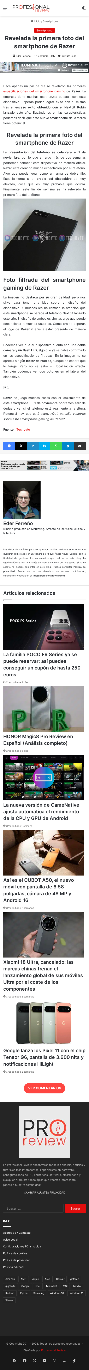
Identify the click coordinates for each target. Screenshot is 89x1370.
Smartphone (51, 21)
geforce (74, 1279)
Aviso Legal (10, 1239)
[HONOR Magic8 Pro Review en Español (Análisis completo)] (43, 731)
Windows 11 (76, 1293)
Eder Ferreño (23, 55)
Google (25, 1286)
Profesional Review (53, 1350)
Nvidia (77, 1286)
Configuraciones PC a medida (22, 1246)
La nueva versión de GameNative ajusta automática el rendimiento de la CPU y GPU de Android (41, 811)
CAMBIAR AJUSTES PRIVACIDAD (44, 1192)
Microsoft (51, 1286)
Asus (47, 1279)
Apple (35, 1279)
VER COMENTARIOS (44, 1088)
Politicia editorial (13, 1267)
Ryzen (24, 1293)
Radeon (9, 1293)
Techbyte (23, 429)
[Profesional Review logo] (31, 8)
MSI (65, 1286)
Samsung (38, 1293)
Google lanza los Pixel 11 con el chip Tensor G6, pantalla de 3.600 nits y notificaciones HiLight (44, 1057)
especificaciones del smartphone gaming (34, 91)
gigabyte (10, 1286)
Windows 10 (57, 1293)
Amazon (10, 1279)
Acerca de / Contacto (17, 1232)
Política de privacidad (16, 1260)
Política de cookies (15, 1253)
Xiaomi (9, 1300)
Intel (37, 1286)
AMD (23, 1279)
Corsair (60, 1279)
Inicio (37, 21)
